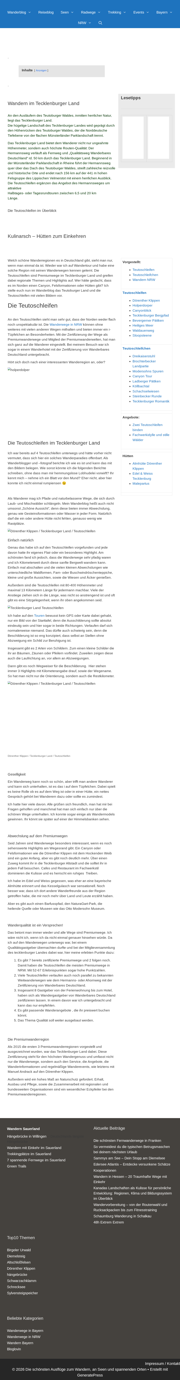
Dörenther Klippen (146, 300)
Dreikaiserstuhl (144, 356)
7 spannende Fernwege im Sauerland (36, 1160)
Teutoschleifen (144, 270)
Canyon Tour (142, 376)
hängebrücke (17, 1275)
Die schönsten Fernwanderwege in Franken (127, 1141)
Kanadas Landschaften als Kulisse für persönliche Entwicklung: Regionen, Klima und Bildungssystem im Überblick (133, 1193)
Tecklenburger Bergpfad (151, 315)
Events (138, 12)
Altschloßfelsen (19, 1262)
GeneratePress (90, 1375)
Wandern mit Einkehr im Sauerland (34, 1148)
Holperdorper (142, 305)
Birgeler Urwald (19, 1250)
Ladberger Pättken (147, 381)
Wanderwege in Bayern (25, 1331)
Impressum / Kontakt (162, 1363)
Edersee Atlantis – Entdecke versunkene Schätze (132, 1164)
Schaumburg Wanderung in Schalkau (122, 1216)
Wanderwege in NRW (66, 324)
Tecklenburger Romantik (151, 401)
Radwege (88, 12)
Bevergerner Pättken (148, 320)
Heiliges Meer (143, 325)
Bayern (162, 12)
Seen (65, 12)
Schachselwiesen (146, 391)
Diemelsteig (16, 1256)
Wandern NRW (144, 280)
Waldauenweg (143, 330)
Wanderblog (16, 12)
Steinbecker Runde (147, 396)
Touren (39, 615)
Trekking (114, 12)
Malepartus (141, 483)
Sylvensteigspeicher (22, 1293)
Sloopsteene (142, 335)
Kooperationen (105, 1170)
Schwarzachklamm (21, 1281)
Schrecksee (16, 1287)
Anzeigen (41, 70)
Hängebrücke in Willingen (26, 1136)
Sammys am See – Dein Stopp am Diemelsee (129, 1158)
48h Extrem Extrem (109, 1222)
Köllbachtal (141, 386)
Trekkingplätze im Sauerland (29, 1154)
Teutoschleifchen (145, 275)
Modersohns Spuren (148, 371)
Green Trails (16, 1166)
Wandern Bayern (20, 1343)
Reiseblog (46, 12)
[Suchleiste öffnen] (100, 23)
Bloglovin (14, 1349)
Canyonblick (142, 310)
